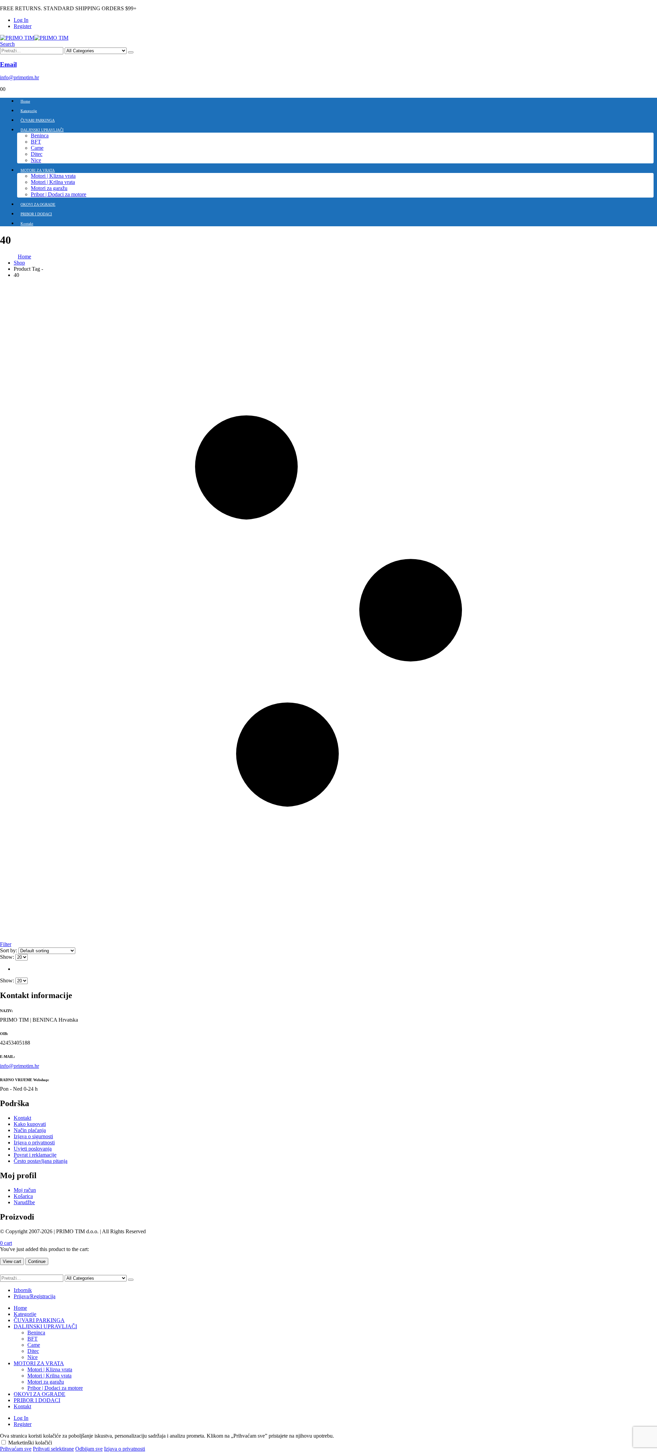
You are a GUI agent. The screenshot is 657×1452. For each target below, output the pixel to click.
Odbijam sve (89, 1449)
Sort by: (9, 950)
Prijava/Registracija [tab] (34, 1296)
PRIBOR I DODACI (36, 214)
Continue (37, 1261)
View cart (12, 1261)
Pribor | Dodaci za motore (58, 194)
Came (37, 148)
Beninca (40, 135)
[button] (7, 44)
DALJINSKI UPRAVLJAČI (42, 130)
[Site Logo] (34, 38)
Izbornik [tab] (23, 1290)
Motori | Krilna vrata (53, 182)
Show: (7, 957)
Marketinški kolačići (30, 1443)
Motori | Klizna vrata (53, 176)
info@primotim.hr (19, 1066)
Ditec (36, 154)
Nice (36, 160)
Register (22, 26)
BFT (36, 142)
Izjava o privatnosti (124, 1449)
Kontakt (27, 223)
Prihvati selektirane (53, 1449)
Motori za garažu (49, 188)
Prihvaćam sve (15, 1449)
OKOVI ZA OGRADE (38, 204)
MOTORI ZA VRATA (38, 170)
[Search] (130, 52)
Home (25, 101)
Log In (21, 20)
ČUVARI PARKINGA (38, 120)
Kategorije (29, 111)
